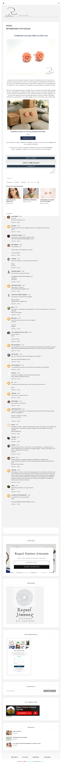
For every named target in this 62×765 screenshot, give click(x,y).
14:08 (23, 271)
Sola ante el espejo (16, 235)
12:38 (20, 244)
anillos (13, 149)
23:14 (18, 437)
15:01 (16, 307)
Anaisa (13, 424)
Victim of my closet (16, 417)
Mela (12, 307)
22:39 (29, 495)
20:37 (23, 409)
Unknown (13, 225)
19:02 (15, 382)
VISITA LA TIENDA (31, 158)
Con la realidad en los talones (25, 249)
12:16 (24, 235)
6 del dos (13, 324)
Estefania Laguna (16, 271)
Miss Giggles (14, 244)
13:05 (18, 258)
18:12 (22, 365)
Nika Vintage (14, 401)
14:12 (29, 294)
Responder (13, 222)
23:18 (18, 445)
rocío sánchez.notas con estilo (19, 332)
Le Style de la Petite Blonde (18, 495)
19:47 (20, 401)
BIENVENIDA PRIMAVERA (30, 200)
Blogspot (43, 761)
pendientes (19, 149)
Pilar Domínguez (15, 344)
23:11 (17, 424)
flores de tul (39, 149)
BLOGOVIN (14, 279)
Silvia (12, 485)
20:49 (19, 470)
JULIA (12, 457)
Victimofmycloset (16, 409)
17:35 (22, 344)
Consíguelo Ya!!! (31, 166)
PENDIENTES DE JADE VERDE (20, 737)
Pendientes (9, 178)
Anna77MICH (14, 216)
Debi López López (16, 285)
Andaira (13, 445)
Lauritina (13, 258)
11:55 (20, 216)
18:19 (18, 372)
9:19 (16, 485)
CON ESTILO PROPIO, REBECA (19, 294)
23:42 (17, 457)
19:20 (19, 393)
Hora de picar (14, 354)
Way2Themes (30, 761)
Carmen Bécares (15, 365)
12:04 (19, 225)
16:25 (30, 332)
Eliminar (18, 222)
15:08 (19, 318)
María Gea (14, 318)
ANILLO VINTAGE (17, 731)
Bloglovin (13, 326)
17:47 (21, 354)
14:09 (23, 285)
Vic (12, 382)
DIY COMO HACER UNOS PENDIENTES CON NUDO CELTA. (27, 743)
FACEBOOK (14, 278)
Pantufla (13, 437)
